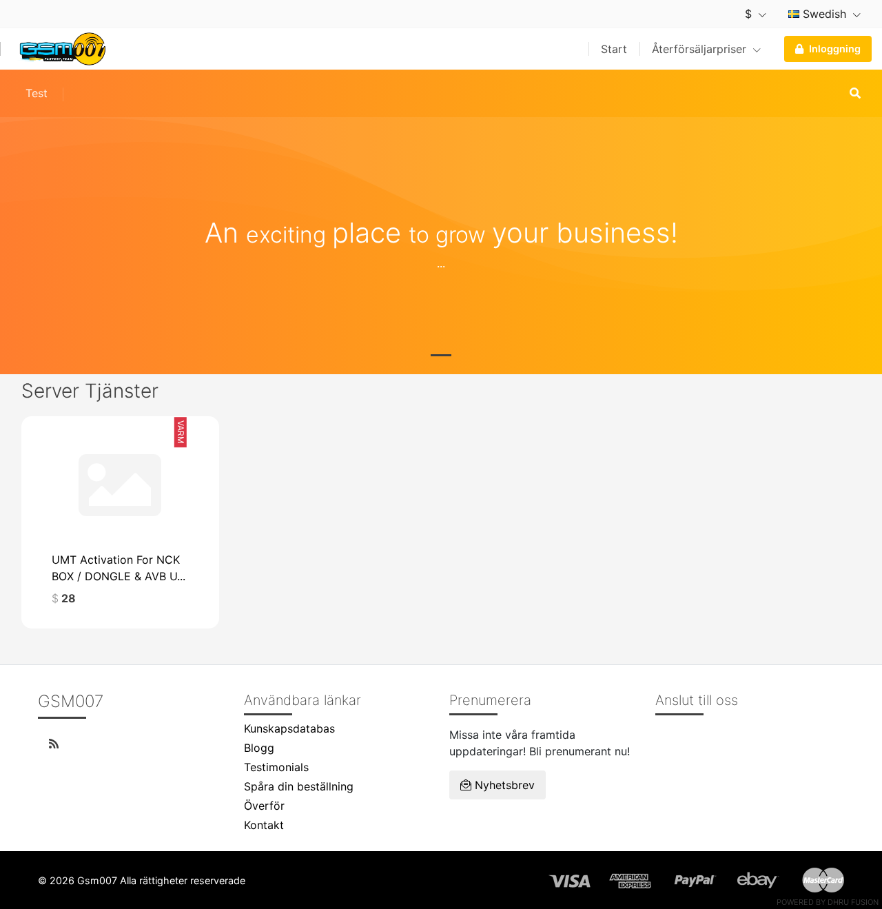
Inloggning (835, 48)
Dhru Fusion (853, 902)
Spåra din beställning (298, 786)
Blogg (259, 748)
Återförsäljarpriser (701, 49)
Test (36, 93)
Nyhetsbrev (503, 785)
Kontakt (264, 825)
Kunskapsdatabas (289, 728)
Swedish (824, 14)
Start (614, 49)
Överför (264, 806)
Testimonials (276, 767)
